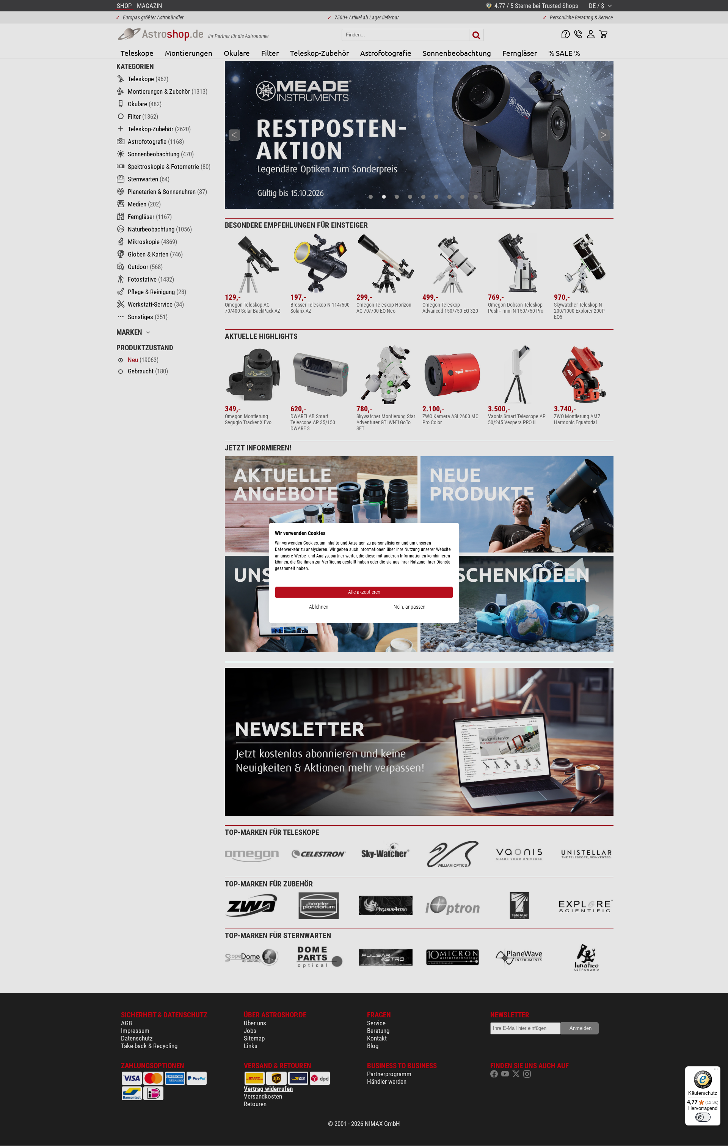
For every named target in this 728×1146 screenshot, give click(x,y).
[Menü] (715, 1070)
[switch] (703, 1117)
